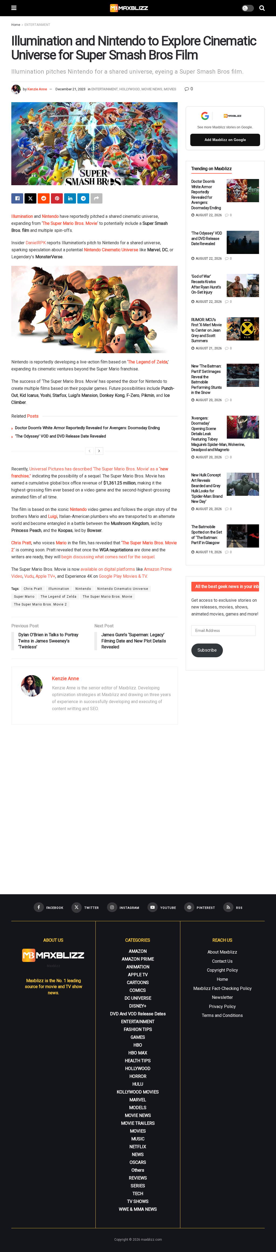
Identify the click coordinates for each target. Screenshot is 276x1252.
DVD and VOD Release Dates (138, 1013)
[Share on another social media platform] (96, 198)
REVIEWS (138, 1178)
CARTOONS (138, 982)
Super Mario (24, 597)
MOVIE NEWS (152, 89)
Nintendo (50, 216)
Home (15, 25)
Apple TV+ (45, 576)
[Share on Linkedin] (70, 198)
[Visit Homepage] (129, 8)
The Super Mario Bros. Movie (70, 223)
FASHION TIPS (138, 1029)
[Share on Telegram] (83, 198)
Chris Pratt (21, 542)
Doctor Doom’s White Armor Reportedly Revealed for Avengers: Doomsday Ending (87, 427)
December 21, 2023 (70, 89)
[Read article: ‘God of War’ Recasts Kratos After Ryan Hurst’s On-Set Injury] (243, 285)
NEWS (138, 1154)
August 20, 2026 (208, 400)
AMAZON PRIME (138, 959)
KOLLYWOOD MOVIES (138, 1092)
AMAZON (138, 951)
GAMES (138, 1037)
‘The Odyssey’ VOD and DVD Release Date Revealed (60, 436)
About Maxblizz (222, 952)
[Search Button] (262, 8)
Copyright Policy (222, 970)
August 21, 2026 (208, 348)
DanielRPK (36, 242)
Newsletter (222, 997)
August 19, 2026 (208, 552)
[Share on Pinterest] (57, 198)
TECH (138, 1193)
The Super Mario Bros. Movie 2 (40, 604)
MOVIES (170, 89)
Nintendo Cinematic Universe (111, 249)
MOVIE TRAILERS (138, 1123)
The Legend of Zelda (147, 361)
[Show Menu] (13, 8)
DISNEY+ (137, 1006)
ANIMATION (137, 966)
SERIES (138, 1185)
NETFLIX (137, 1146)
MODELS (137, 1107)
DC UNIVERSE (138, 998)
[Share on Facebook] (17, 198)
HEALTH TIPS (138, 1060)
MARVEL (137, 1099)
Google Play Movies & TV (123, 576)
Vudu (29, 576)
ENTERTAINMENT (37, 25)
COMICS (138, 990)
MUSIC (137, 1138)
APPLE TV (138, 974)
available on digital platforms (108, 569)
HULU (137, 1084)
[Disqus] (94, 807)
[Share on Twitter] (30, 198)
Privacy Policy (222, 1006)
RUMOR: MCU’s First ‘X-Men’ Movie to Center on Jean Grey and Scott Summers (206, 330)
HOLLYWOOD (129, 89)
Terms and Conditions (222, 1015)
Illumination (22, 216)
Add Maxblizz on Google (225, 140)
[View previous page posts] (89, 451)
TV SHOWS (138, 1201)
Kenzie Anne (37, 89)
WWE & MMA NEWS (138, 1209)
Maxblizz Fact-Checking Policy (222, 988)
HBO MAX (137, 1052)
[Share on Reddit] (44, 198)
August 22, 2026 (208, 215)
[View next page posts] (99, 451)
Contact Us (222, 961)
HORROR (137, 1076)
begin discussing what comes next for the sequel (107, 556)
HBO (137, 1045)
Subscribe (207, 650)
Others (138, 1170)
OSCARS (138, 1162)
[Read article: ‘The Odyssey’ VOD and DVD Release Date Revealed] (243, 242)
